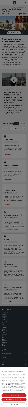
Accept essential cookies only (14, 399)
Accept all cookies (14, 395)
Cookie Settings (14, 404)
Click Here (7, 384)
